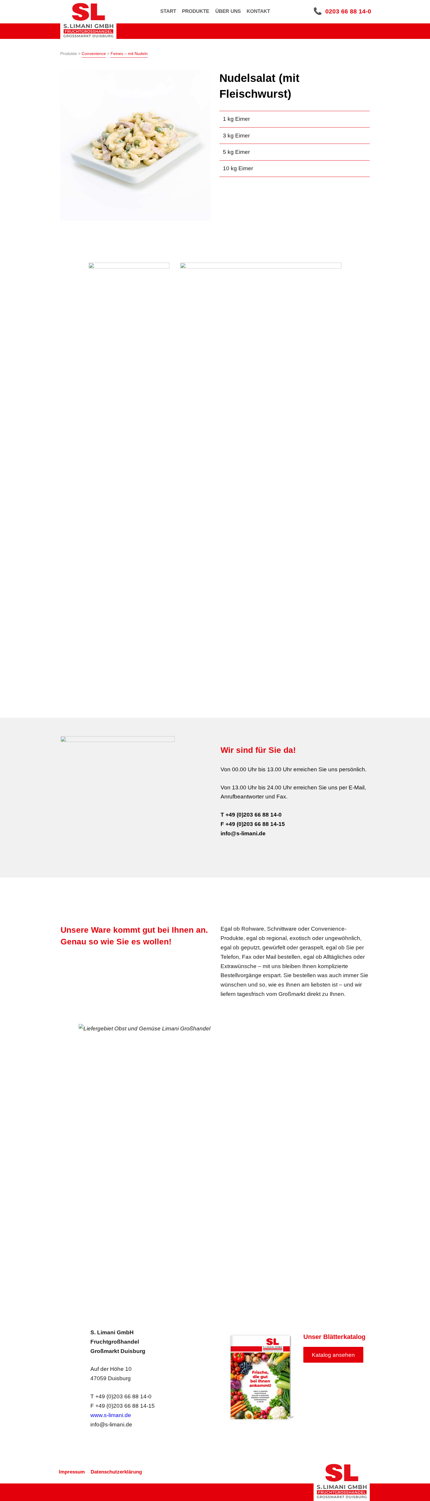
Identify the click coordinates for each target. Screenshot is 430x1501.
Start (168, 11)
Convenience (94, 53)
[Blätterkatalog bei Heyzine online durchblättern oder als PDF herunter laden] (261, 1377)
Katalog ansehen (333, 1355)
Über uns (228, 11)
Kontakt (258, 11)
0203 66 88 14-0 (348, 11)
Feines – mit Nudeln (129, 53)
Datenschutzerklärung (116, 1472)
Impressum (72, 1472)
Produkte (195, 11)
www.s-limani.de (110, 1415)
